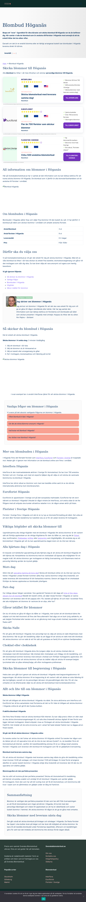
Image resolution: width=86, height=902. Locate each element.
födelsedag (22, 538)
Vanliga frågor (12, 280)
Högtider (10, 285)
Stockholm (8, 877)
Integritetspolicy (52, 859)
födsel (76, 535)
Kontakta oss (51, 856)
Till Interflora (72, 98)
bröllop (30, 538)
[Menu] (81, 4)
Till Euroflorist (72, 125)
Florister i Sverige (30, 140)
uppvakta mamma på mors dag (26, 573)
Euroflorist (27, 109)
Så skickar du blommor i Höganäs (20, 277)
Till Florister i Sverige (72, 157)
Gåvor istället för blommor (17, 288)
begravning (42, 538)
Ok (43, 899)
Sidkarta (49, 862)
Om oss (49, 853)
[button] (43, 416)
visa (14, 53)
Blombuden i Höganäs (15, 282)
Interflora (26, 79)
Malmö (7, 882)
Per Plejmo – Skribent (24, 298)
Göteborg (8, 879)
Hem (4, 63)
